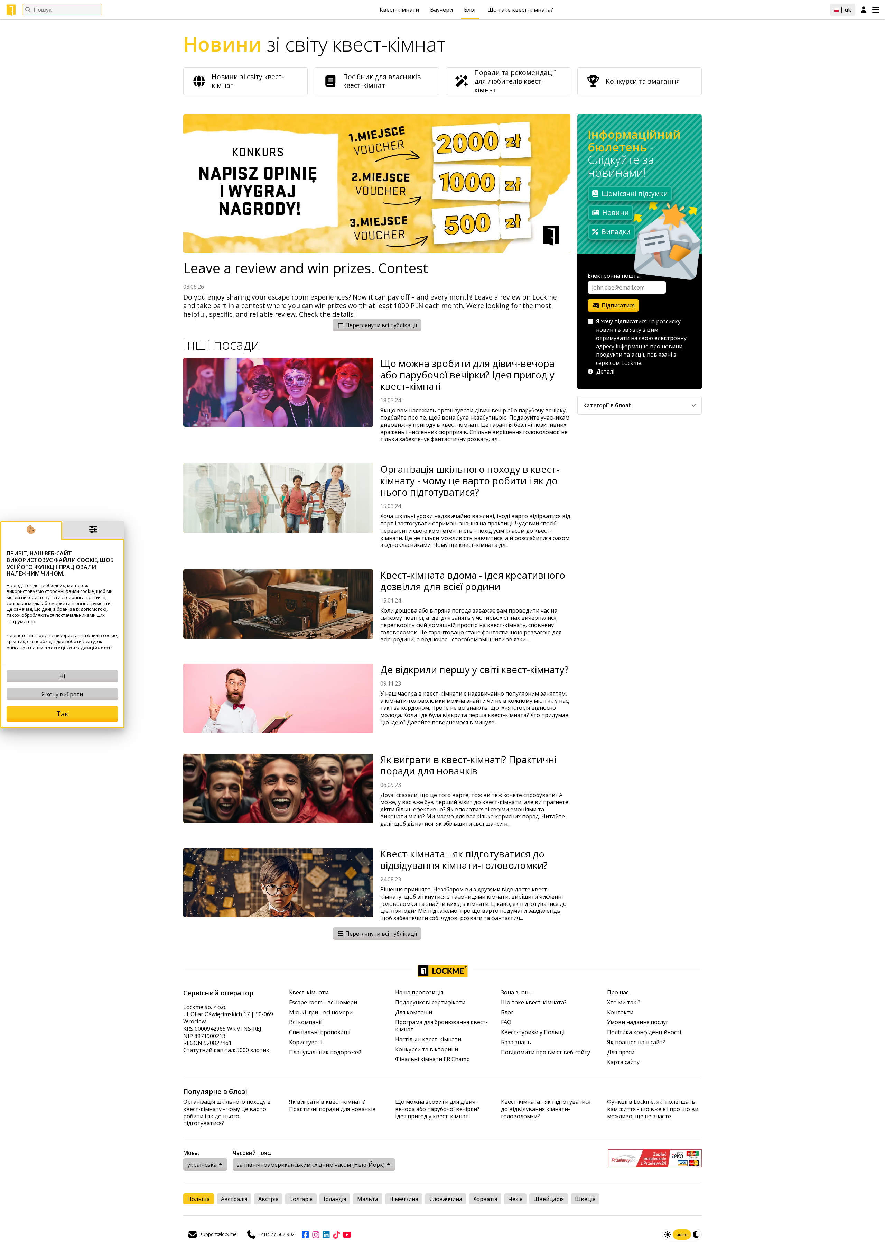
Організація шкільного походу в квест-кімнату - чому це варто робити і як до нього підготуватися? (469, 480)
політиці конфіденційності (77, 647)
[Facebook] (305, 1234)
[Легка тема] (667, 1234)
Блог (470, 9)
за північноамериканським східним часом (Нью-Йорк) (311, 1164)
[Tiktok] (336, 1234)
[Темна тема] (696, 1234)
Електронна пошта (614, 275)
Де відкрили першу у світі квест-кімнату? (474, 669)
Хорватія (485, 1199)
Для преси (620, 1052)
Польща (198, 1199)
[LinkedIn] (326, 1234)
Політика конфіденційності (644, 1032)
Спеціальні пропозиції (319, 1032)
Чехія (515, 1199)
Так (62, 713)
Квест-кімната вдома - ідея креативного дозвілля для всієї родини (472, 580)
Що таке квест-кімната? (520, 9)
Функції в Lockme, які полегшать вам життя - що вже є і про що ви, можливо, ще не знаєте (653, 1109)
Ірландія (335, 1199)
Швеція (585, 1199)
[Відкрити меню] (875, 10)
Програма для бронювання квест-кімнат (441, 1026)
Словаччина (445, 1199)
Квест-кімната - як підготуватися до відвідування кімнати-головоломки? (464, 859)
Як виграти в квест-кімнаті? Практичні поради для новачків (468, 765)
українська (202, 1164)
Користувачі (305, 1042)
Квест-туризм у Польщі (533, 1032)
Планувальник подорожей (325, 1052)
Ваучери (441, 9)
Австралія (234, 1199)
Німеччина (403, 1199)
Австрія (268, 1199)
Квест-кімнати (399, 9)
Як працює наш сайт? (636, 1042)
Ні (62, 676)
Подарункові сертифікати (430, 1002)
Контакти (620, 1012)
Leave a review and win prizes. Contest (305, 268)
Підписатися (617, 305)
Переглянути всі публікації (380, 325)
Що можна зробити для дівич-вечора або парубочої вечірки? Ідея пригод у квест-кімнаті (467, 375)
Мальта (367, 1199)
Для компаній (413, 1012)
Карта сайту (623, 1062)
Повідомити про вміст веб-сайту (545, 1052)
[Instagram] (315, 1234)
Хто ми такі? (623, 1002)
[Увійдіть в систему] (864, 10)
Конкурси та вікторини (426, 1049)
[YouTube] (347, 1234)
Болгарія (301, 1199)
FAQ (506, 1022)
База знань (516, 1042)
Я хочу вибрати (62, 694)
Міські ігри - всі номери (321, 1012)
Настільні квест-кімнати (428, 1039)
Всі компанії (305, 1022)
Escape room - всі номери (323, 1002)
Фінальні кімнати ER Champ (432, 1059)
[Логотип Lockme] (11, 10)
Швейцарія (548, 1199)
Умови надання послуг (637, 1022)
